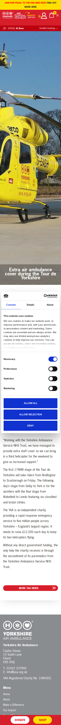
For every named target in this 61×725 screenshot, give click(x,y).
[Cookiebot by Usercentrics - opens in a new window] (43, 296)
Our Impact (9, 710)
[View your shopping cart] (51, 15)
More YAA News (28, 588)
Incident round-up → (49, 28)
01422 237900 (16, 668)
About (6, 699)
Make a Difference (13, 704)
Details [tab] (30, 304)
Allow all (30, 403)
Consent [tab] (11, 304)
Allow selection (30, 414)
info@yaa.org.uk (17, 672)
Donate (20, 720)
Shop (42, 720)
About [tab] (50, 304)
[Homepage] (8, 16)
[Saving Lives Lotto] (28, 16)
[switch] (52, 368)
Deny (30, 425)
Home (6, 694)
